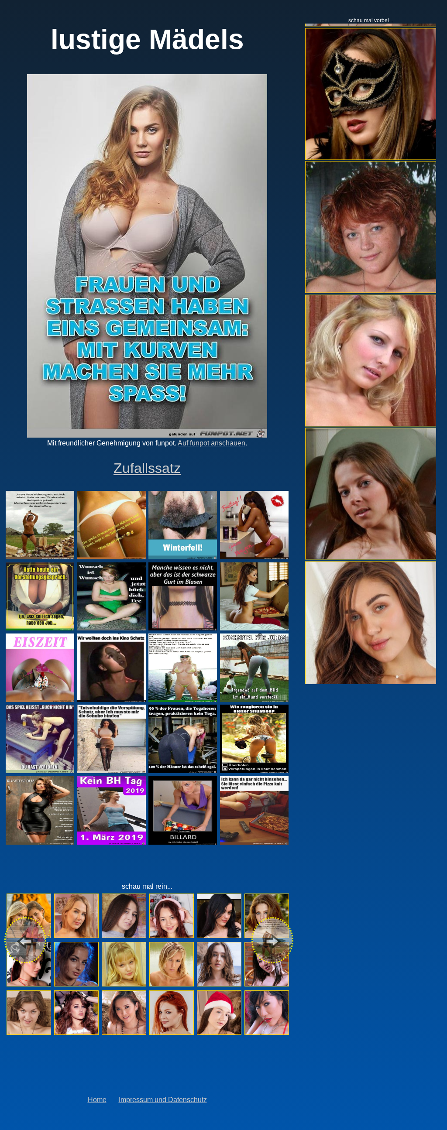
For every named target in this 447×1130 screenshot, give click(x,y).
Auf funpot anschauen (211, 443)
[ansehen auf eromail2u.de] (28, 916)
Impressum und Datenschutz (163, 1099)
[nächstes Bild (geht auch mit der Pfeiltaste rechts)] (273, 939)
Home (97, 1099)
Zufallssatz (147, 468)
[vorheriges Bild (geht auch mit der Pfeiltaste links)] (26, 939)
